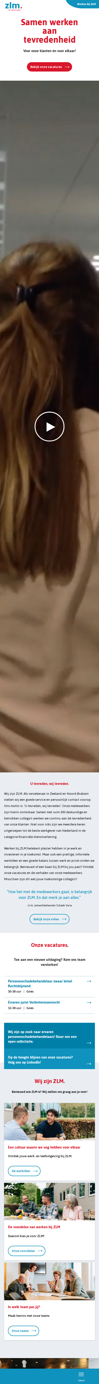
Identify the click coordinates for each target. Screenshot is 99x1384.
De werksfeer (21, 1171)
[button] (49, 426)
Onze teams (20, 1331)
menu (81, 1380)
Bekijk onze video (46, 919)
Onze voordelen (23, 1251)
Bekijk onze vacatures (46, 67)
